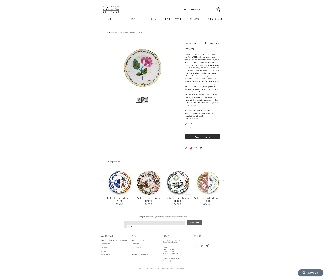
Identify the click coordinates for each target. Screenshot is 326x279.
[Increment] (194, 128)
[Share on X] (200, 148)
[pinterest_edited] (202, 246)
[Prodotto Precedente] (102, 181)
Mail (164, 261)
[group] (163, 187)
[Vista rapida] (119, 181)
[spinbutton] (190, 128)
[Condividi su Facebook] (186, 148)
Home (109, 32)
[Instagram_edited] (207, 246)
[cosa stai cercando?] (208, 9)
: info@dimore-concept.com (176, 261)
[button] (218, 9)
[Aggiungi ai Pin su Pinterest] (191, 148)
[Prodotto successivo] (223, 181)
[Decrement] (186, 128)
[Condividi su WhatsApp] (196, 148)
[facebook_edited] (196, 246)
